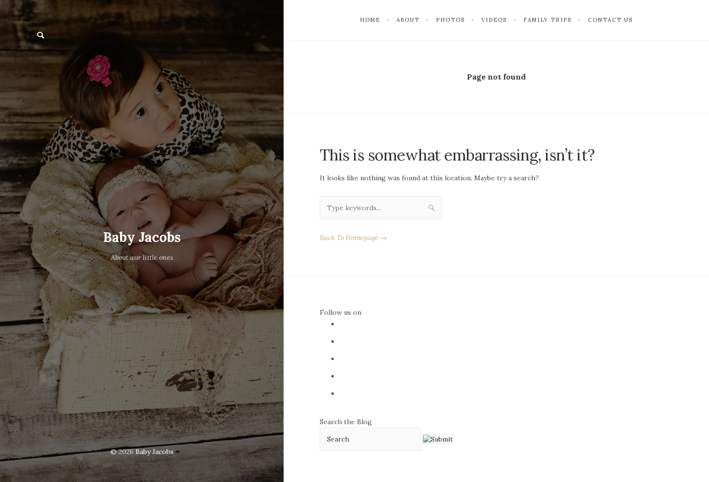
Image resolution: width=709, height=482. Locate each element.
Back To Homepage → (353, 237)
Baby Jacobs (142, 237)
